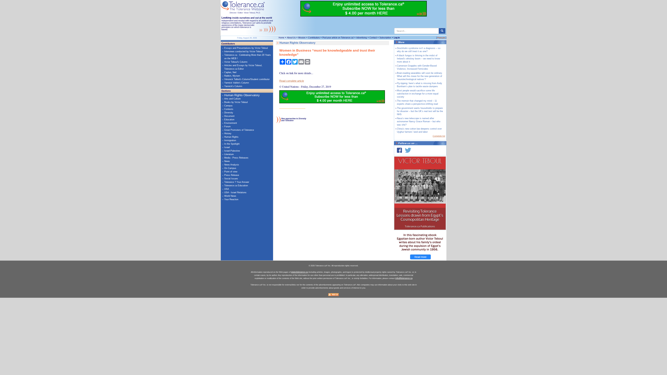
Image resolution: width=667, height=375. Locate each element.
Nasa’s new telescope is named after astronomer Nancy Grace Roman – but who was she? (418, 121)
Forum (227, 126)
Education (229, 119)
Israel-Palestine (232, 150)
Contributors (314, 37)
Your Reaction (231, 199)
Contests (228, 109)
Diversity (228, 112)
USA (226, 189)
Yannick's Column (233, 86)
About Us (291, 37)
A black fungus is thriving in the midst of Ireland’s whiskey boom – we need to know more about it (418, 58)
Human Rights (231, 137)
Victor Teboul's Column (235, 62)
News (227, 161)
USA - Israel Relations (235, 192)
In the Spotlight (232, 144)
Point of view (230, 171)
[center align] (442, 31)
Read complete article (291, 81)
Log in (397, 37)
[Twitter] (408, 150)
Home (281, 37)
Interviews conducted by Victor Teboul (243, 51)
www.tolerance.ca (299, 272)
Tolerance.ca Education (236, 185)
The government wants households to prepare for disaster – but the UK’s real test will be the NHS (420, 111)
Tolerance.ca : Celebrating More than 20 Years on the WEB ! (247, 57)
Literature (229, 154)
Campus (228, 105)
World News (230, 196)
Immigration (230, 140)
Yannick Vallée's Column (236, 82)
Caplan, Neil (230, 72)
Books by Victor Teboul (236, 102)
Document (229, 116)
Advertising (361, 37)
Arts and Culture (232, 98)
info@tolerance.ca (404, 278)
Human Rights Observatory (242, 95)
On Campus (230, 168)
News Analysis (231, 164)
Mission (302, 37)
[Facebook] (399, 150)
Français (441, 38)
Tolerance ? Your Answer (236, 182)
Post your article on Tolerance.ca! (338, 37)
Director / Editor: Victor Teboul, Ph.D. (245, 13)
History (227, 133)
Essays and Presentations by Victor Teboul (246, 48)
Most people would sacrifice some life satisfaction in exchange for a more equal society (417, 93)
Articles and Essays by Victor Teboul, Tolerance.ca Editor (243, 67)
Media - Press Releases (236, 157)
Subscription (385, 37)
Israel (227, 147)
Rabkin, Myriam (232, 75)
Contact (373, 37)
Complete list (439, 136)
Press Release (231, 175)
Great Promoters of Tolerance (239, 130)
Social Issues (231, 178)
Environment (230, 123)
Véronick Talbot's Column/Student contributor (247, 79)
